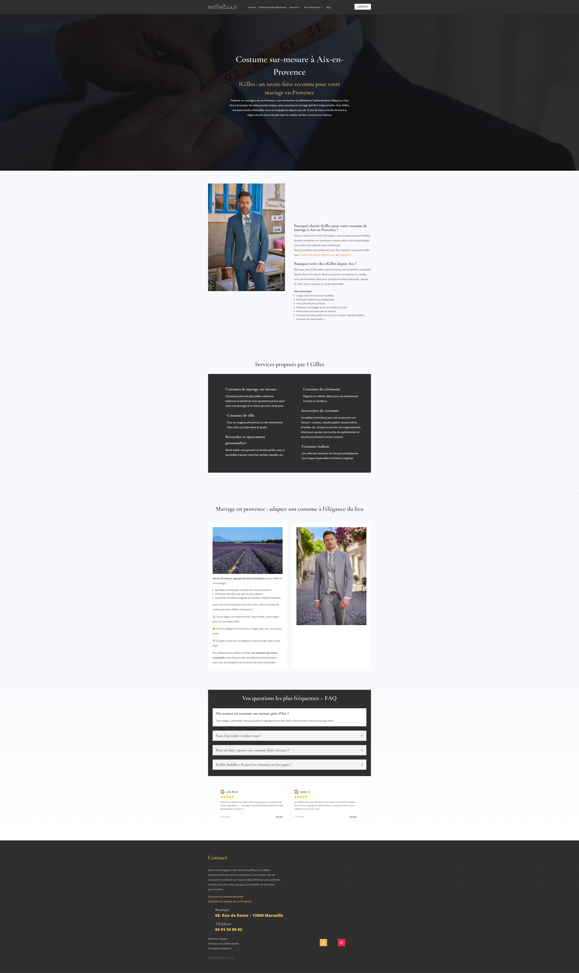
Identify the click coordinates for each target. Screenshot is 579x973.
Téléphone (312, 885)
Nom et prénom (315, 865)
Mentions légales (217, 938)
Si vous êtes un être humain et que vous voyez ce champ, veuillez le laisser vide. (331, 915)
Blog (328, 7)
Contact (362, 6)
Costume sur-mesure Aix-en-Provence (229, 901)
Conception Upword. (220, 948)
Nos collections (312, 7)
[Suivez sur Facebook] (323, 942)
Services (294, 7)
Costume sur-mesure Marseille (225, 896)
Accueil (251, 7)
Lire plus (279, 816)
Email (309, 875)
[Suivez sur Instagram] (341, 942)
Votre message (314, 894)
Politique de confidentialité (223, 943)
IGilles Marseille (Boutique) (272, 7)
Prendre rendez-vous (289, 127)
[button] (360, 803)
